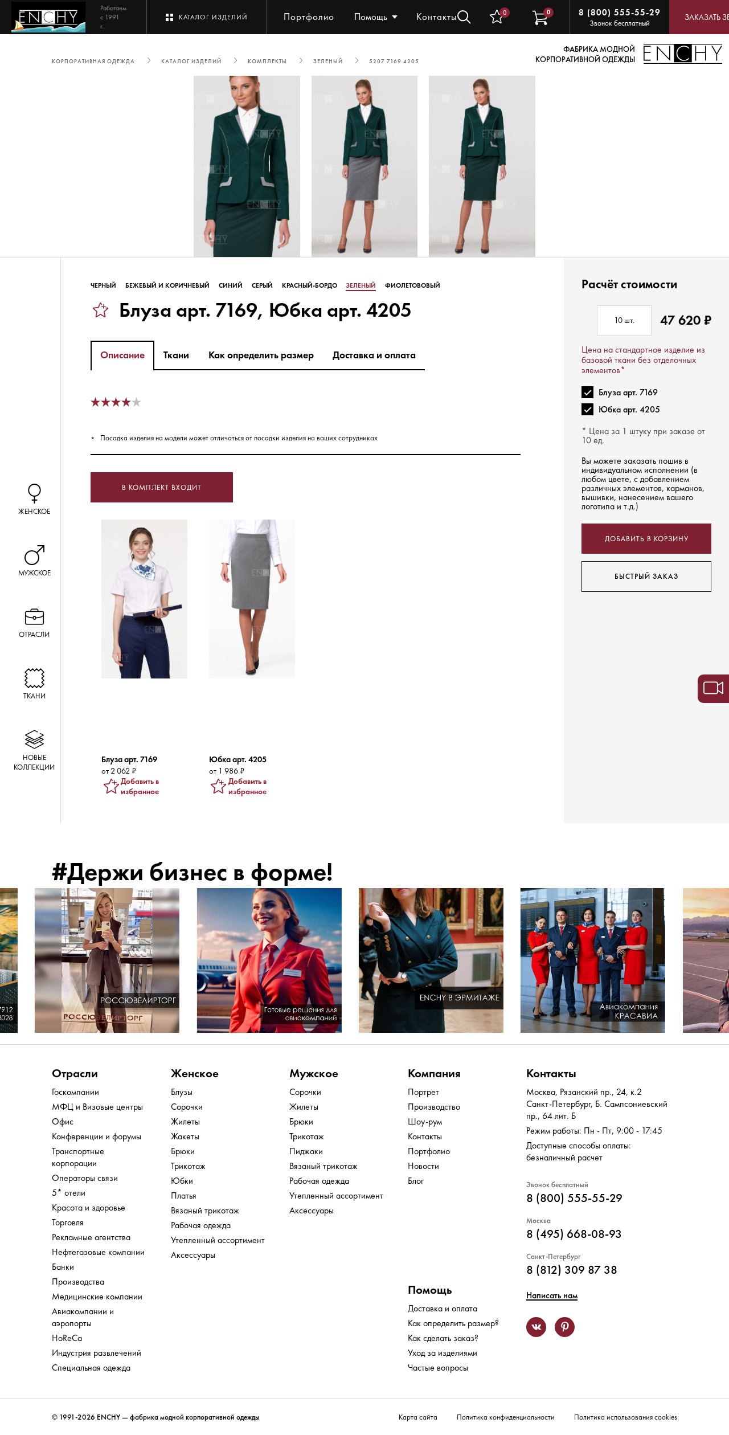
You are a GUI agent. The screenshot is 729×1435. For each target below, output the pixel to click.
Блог (416, 1181)
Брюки (183, 1151)
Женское (195, 1073)
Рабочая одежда (201, 1225)
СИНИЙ (231, 285)
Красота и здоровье (88, 1207)
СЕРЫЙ (262, 285)
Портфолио (309, 16)
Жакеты (185, 1136)
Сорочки (187, 1107)
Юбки (182, 1181)
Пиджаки (306, 1151)
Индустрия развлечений (96, 1353)
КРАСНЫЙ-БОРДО (309, 285)
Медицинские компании (97, 1296)
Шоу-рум (425, 1121)
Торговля (68, 1222)
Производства (78, 1281)
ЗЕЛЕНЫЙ (361, 285)
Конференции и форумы (96, 1136)
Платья (183, 1195)
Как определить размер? (453, 1323)
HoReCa (67, 1338)
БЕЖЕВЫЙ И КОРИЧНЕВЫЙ (167, 285)
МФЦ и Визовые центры (97, 1107)
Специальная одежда (91, 1367)
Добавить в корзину (647, 538)
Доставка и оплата (442, 1308)
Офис (62, 1121)
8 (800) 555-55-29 (620, 12)
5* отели (68, 1193)
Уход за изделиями (442, 1353)
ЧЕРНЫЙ (103, 285)
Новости (423, 1166)
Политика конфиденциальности (506, 1417)
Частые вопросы (438, 1367)
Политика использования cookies (625, 1417)
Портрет (423, 1092)
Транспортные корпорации (78, 1157)
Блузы (182, 1092)
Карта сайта (418, 1417)
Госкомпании (75, 1092)
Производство (434, 1107)
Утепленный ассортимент (218, 1240)
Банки (63, 1267)
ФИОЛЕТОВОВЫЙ (412, 285)
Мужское (313, 1073)
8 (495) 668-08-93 (574, 1233)
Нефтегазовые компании (98, 1252)
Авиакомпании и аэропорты (83, 1317)
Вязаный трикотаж (205, 1210)
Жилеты (185, 1121)
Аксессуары (193, 1255)
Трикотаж (188, 1166)
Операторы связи (85, 1178)
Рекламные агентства (91, 1237)
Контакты (436, 16)
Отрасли (75, 1073)
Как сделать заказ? (443, 1338)
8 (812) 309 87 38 (571, 1269)
